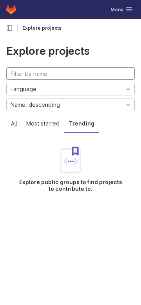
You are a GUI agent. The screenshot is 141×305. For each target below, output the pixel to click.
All (14, 123)
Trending (81, 123)
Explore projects (41, 28)
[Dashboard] (11, 9)
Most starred (43, 123)
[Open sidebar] (9, 28)
